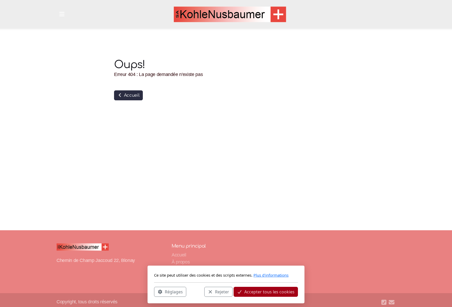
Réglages (174, 291)
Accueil (131, 95)
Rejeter (222, 291)
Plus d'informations (271, 275)
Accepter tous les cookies (269, 291)
